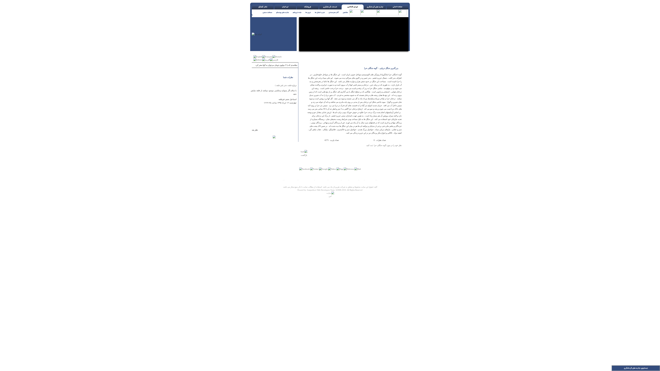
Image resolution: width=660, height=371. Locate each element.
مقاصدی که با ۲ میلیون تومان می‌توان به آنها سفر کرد (276, 65)
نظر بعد (256, 130)
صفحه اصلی (370, 180)
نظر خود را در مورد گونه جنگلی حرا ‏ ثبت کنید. (384, 145)
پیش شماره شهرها (306, 180)
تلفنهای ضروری (291, 180)
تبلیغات (345, 180)
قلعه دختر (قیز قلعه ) (283, 85)
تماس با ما (354, 180)
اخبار (361, 180)
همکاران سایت (334, 180)
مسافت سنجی (321, 180)
